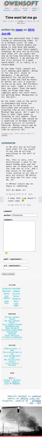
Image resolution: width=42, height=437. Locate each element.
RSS (39, 403)
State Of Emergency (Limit (12, 356)
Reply (30, 194)
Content (22, 396)
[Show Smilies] (6, 253)
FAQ (31, 403)
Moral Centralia (12, 335)
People (7, 382)
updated (36, 396)
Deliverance (12, 332)
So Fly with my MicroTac (12, 364)
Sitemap (36, 401)
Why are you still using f (12, 360)
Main (7, 8)
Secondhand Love (12, 326)
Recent (25, 8)
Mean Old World (12, 328)
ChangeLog (16, 298)
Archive (7, 10)
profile (7, 380)
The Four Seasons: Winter (12, 321)
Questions (6, 291)
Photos (6, 293)
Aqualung (12, 333)
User (25, 10)
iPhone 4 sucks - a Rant (12, 349)
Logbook (20, 21)
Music (16, 301)
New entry (21, 23)
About (34, 10)
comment (8, 211)
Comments (15, 382)
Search (34, 8)
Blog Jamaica (6, 297)
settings (17, 380)
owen (19, 29)
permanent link (7, 133)
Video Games (16, 304)
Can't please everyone (12, 324)
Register (16, 383)
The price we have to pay (12, 353)
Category (16, 10)
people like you (30, 398)
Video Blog (6, 302)
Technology (6, 288)
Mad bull (12, 194)
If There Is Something (12, 337)
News (16, 8)
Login (6, 383)
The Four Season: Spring (12, 318)
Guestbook (16, 288)
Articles (16, 293)
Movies (16, 296)
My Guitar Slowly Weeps (12, 330)
